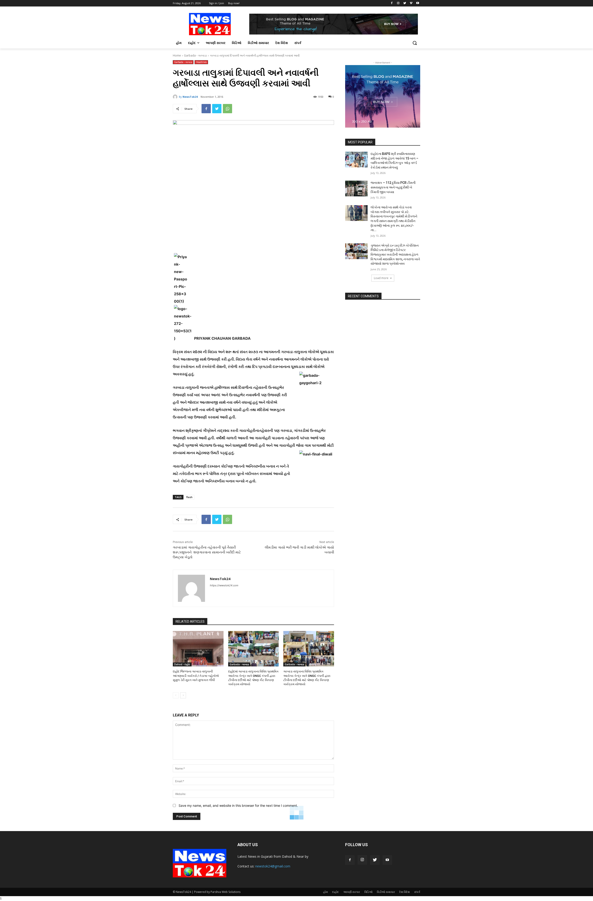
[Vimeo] (411, 3)
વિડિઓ (368, 892)
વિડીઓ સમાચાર (386, 892)
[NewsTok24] (176, 96)
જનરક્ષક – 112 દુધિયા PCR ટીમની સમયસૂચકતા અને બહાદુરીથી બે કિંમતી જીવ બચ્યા (393, 187)
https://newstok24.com (224, 585)
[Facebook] (391, 3)
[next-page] (183, 695)
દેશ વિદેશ (404, 892)
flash (189, 497)
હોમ (325, 892)
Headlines (201, 62)
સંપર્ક (417, 892)
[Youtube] (417, 3)
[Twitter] (404, 3)
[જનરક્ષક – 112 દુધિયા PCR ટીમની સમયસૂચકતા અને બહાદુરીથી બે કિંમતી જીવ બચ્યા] (356, 188)
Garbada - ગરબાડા (195, 55)
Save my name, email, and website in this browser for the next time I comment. (238, 805)
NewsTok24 (190, 96)
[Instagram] (398, 3)
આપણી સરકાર (351, 892)
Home (177, 55)
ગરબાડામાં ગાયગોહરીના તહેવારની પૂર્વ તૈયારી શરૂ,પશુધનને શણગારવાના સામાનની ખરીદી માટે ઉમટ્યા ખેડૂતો (207, 552)
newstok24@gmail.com (272, 866)
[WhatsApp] (227, 108)
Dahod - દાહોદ (182, 664)
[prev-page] (176, 695)
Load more (381, 278)
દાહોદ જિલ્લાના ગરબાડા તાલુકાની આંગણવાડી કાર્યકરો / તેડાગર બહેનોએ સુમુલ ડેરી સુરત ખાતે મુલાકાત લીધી (196, 675)
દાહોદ (335, 892)
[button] (414, 42)
